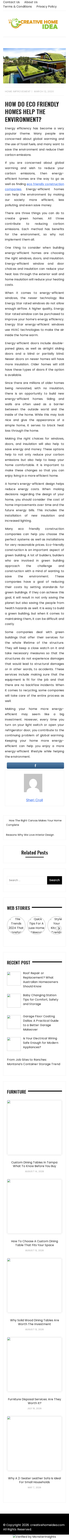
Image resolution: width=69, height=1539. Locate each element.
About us (31, 2)
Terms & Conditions (17, 6)
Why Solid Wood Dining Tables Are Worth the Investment (34, 1322)
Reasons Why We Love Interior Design (30, 835)
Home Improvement (18, 91)
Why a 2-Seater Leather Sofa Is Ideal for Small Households (34, 1480)
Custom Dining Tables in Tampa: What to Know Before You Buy (34, 1164)
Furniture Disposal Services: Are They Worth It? (34, 1401)
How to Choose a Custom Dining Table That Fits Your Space (34, 1243)
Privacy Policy (46, 6)
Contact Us (11, 2)
